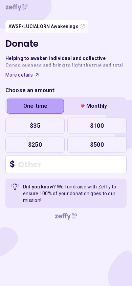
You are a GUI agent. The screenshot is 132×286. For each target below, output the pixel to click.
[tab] (35, 106)
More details (19, 75)
